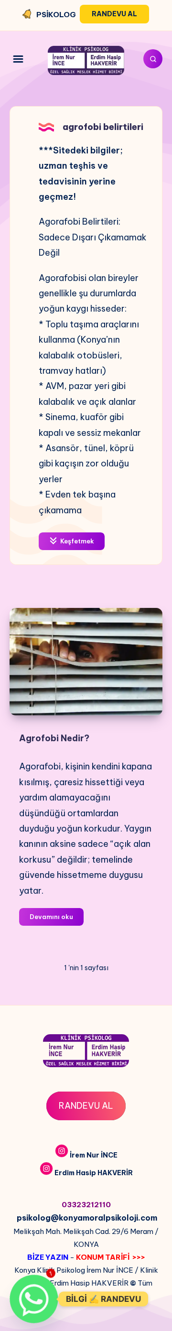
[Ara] (152, 58)
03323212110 (86, 1204)
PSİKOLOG (56, 14)
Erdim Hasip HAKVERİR (93, 1173)
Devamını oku (57, 919)
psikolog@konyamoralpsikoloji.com (87, 1218)
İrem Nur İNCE (94, 1155)
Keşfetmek (76, 541)
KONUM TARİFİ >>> (110, 1257)
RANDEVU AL (86, 1105)
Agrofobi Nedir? (54, 738)
